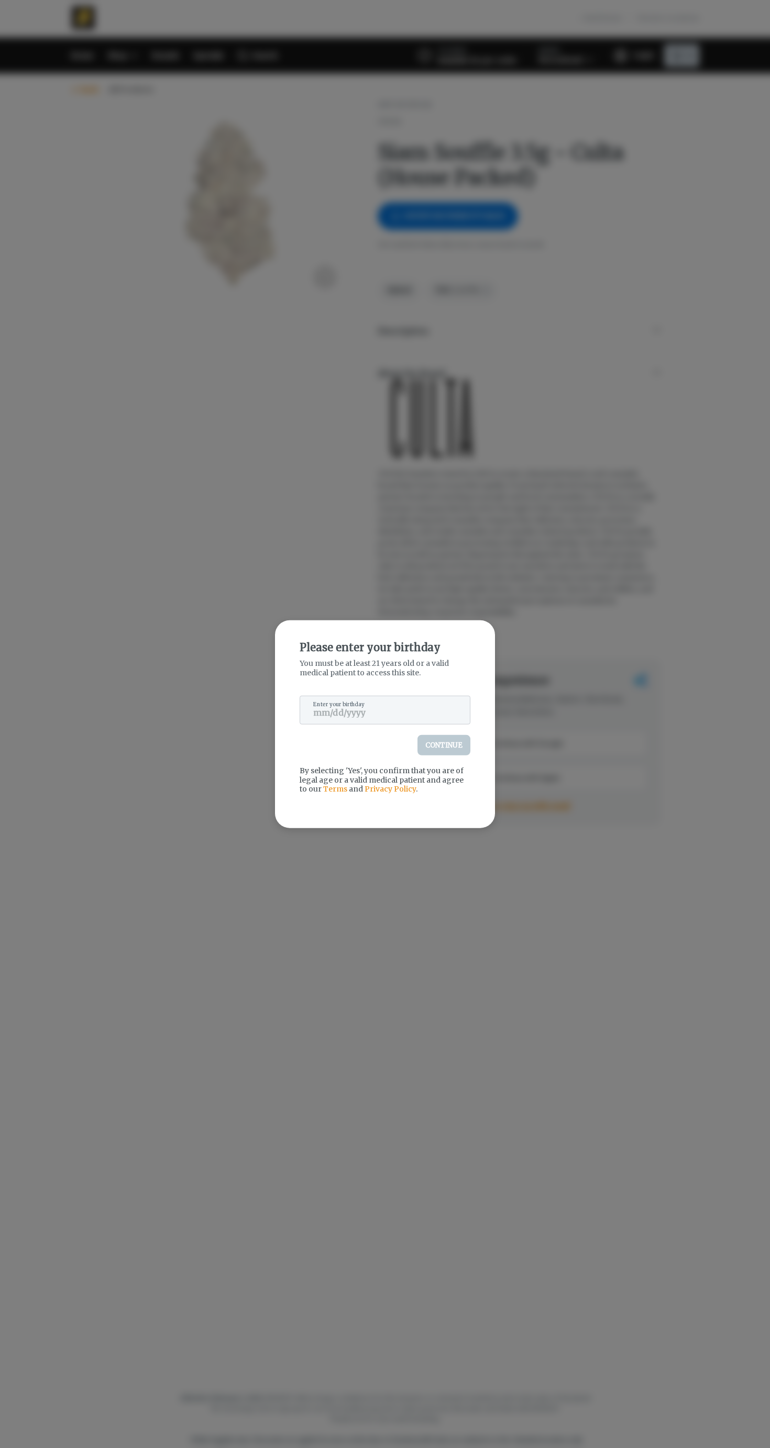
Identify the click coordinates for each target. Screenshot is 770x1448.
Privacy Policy (390, 789)
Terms (335, 789)
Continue (444, 745)
